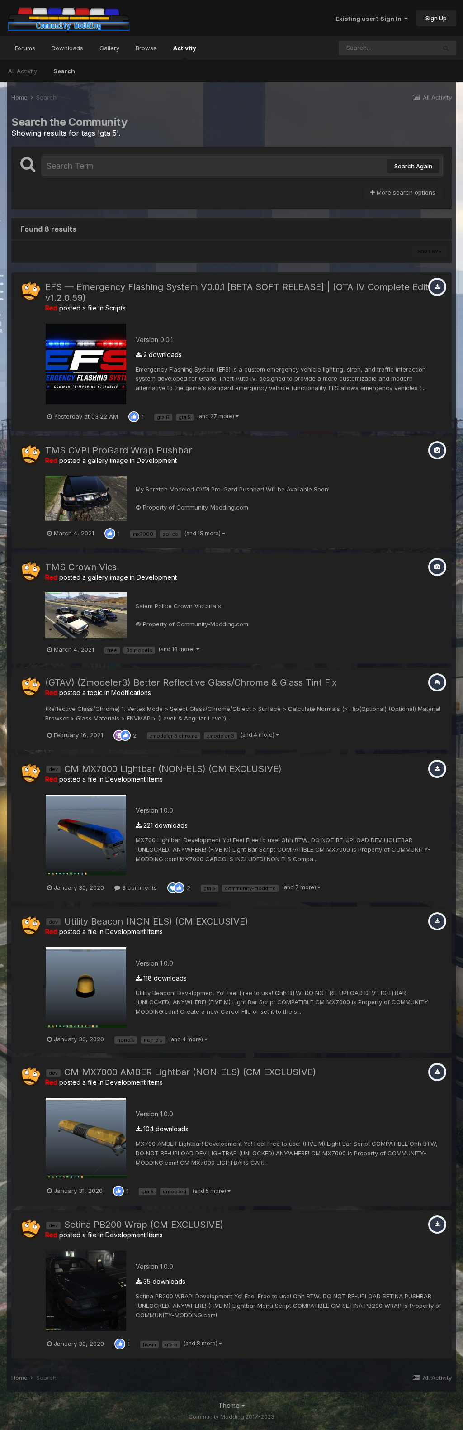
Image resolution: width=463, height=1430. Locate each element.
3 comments (138, 887)
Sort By (428, 251)
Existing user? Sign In (369, 18)
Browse (146, 48)
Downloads (67, 48)
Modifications (131, 692)
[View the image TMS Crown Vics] (86, 614)
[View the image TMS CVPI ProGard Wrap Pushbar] (86, 497)
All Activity (22, 71)
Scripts (115, 308)
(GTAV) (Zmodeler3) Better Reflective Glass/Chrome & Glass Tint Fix (191, 682)
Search (64, 71)
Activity (184, 48)
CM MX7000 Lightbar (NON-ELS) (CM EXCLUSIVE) (173, 768)
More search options (405, 192)
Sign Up (436, 18)
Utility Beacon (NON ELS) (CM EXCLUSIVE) (156, 921)
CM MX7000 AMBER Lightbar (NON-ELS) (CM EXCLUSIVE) (190, 1072)
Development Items (134, 779)
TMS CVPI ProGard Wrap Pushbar (118, 450)
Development (157, 460)
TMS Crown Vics (81, 567)
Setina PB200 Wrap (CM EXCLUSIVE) (143, 1224)
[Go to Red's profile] (30, 291)
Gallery (109, 48)
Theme (229, 1405)
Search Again (413, 166)
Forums (25, 48)
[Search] (446, 48)
